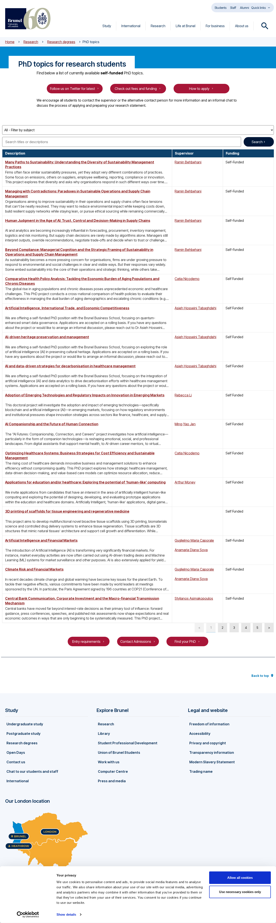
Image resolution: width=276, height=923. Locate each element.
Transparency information (211, 752)
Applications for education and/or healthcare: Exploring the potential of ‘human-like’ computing (85, 482)
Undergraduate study (24, 724)
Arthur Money (185, 482)
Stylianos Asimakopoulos (194, 598)
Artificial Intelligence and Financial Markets (41, 540)
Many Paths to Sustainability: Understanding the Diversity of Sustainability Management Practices (79, 164)
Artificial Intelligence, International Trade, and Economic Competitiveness (67, 308)
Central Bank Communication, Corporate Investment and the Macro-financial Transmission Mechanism (82, 600)
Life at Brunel (185, 26)
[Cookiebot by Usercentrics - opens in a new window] (28, 914)
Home (9, 42)
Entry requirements (86, 641)
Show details (66, 914)
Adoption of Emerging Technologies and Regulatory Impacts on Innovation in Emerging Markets (85, 395)
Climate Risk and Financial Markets (34, 569)
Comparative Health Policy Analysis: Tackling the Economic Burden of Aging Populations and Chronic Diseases (82, 281)
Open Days (15, 752)
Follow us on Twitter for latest (72, 88)
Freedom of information (209, 724)
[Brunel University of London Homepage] (27, 19)
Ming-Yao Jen (185, 424)
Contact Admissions (135, 641)
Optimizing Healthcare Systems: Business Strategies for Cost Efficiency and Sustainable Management (80, 455)
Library (104, 733)
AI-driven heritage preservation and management (47, 337)
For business (215, 26)
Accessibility (199, 733)
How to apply (199, 88)
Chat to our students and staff (32, 771)
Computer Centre (113, 771)
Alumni (244, 7)
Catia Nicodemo (187, 279)
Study (106, 26)
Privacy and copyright (207, 743)
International (130, 26)
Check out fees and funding (136, 88)
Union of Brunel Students (119, 752)
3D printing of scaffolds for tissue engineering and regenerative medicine (67, 511)
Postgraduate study (23, 733)
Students (220, 7)
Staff (233, 7)
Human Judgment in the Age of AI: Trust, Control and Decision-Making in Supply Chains (77, 220)
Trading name (201, 771)
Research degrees (61, 42)
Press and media (112, 781)
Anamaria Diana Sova (191, 550)
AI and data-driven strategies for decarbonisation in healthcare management (70, 366)
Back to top (260, 675)
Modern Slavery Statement (212, 762)
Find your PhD (185, 641)
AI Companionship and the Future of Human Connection (51, 424)
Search (257, 142)
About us (241, 26)
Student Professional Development (127, 743)
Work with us (108, 762)
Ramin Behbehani (188, 162)
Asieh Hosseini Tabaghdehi (195, 308)
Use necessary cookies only (240, 891)
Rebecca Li (183, 395)
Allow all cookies (240, 877)
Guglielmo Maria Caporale (194, 540)
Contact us (15, 762)
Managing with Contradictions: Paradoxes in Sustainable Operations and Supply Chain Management (77, 193)
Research (158, 26)
